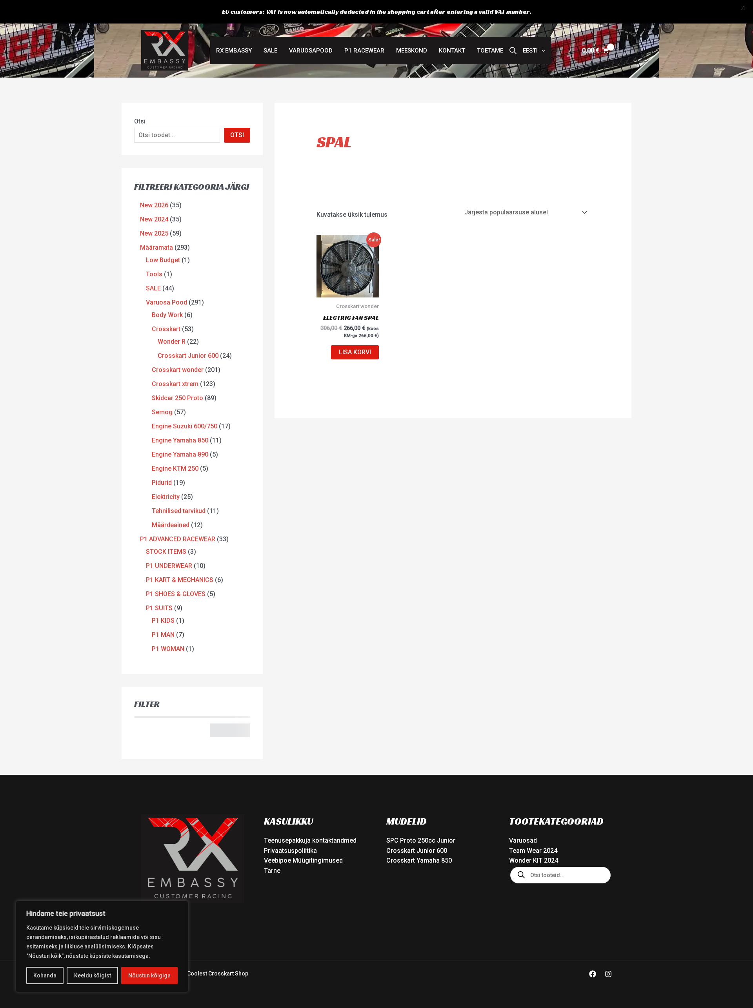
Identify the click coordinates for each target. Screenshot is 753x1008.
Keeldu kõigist (92, 975)
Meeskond (411, 50)
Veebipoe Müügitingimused (303, 860)
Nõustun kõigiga (149, 975)
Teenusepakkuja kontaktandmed (310, 840)
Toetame (490, 50)
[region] (102, 946)
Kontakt (452, 50)
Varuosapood (311, 50)
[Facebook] (592, 973)
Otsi (140, 121)
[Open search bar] (513, 50)
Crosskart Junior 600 (416, 850)
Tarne (272, 870)
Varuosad (523, 840)
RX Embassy (234, 50)
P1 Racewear (364, 50)
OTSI (237, 135)
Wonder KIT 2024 (533, 860)
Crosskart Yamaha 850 (419, 860)
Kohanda (44, 975)
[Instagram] (608, 973)
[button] (534, 50)
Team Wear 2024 (533, 850)
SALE (270, 50)
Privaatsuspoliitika (290, 850)
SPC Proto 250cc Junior (420, 840)
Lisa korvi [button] (355, 352)
